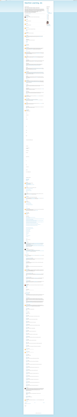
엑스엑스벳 (27, 339)
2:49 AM (26, 74)
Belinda (26, 387)
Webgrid (26, 265)
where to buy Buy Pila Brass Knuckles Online (29, 228)
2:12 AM (26, 275)
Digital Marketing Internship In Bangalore (29, 188)
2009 (47, 16)
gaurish (26, 32)
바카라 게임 (27, 345)
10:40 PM (27, 93)
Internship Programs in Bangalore (29, 190)
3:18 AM (26, 86)
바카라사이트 (27, 327)
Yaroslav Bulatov (48, 24)
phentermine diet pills (28, 293)
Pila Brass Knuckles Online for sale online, (29, 227)
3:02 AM (26, 199)
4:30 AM (26, 54)
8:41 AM (26, 400)
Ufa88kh (26, 284)
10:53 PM (27, 185)
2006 (47, 18)
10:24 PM (27, 394)
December (48, 12)
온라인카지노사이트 (27, 392)
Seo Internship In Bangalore (28, 189)
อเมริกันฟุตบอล (27, 255)
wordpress (27, 285)
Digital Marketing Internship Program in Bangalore (30, 184)
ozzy (26, 19)
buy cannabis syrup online (28, 231)
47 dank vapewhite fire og (28, 235)
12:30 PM (27, 104)
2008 (47, 17)
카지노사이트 (27, 308)
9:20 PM (26, 191)
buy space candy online (28, 230)
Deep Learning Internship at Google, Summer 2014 (50, 13)
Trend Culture (27, 261)
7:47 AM (26, 58)
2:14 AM (26, 282)
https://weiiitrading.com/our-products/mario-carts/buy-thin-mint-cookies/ (32, 225)
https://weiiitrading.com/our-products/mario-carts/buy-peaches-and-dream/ (32, 223)
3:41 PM (26, 21)
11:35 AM (27, 17)
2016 (47, 9)
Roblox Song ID (36, 210)
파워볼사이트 (27, 321)
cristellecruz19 (27, 366)
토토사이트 (27, 315)
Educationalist (27, 348)
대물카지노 (27, 342)
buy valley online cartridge (28, 229)
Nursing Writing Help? (35, 281)
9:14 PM (26, 252)
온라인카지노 (27, 333)
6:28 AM (26, 267)
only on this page (40, 103)
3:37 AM (26, 310)
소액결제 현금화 (27, 324)
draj (26, 182)
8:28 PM (26, 287)
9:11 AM (26, 214)
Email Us (26, 238)
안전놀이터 (27, 318)
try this (26, 84)
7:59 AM (26, 78)
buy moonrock (27, 236)
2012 (47, 14)
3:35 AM (26, 240)
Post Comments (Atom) (29, 403)
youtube (26, 286)
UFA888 (26, 248)
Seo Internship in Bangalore (28, 183)
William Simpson (27, 292)
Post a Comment (26, 401)
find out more (36, 77)
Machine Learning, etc (33, 3)
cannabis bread (27, 233)
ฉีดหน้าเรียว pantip (27, 179)
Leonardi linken (27, 208)
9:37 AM (26, 397)
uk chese (26, 234)
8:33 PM (26, 50)
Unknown (27, 27)
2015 (47, 10)
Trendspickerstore (27, 304)
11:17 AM (27, 271)
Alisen (26, 35)
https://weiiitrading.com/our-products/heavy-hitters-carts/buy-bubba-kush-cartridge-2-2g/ (33, 224)
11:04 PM (27, 256)
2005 (47, 19)
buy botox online (27, 232)
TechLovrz (27, 212)
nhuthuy (26, 196)
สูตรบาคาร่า (27, 41)
